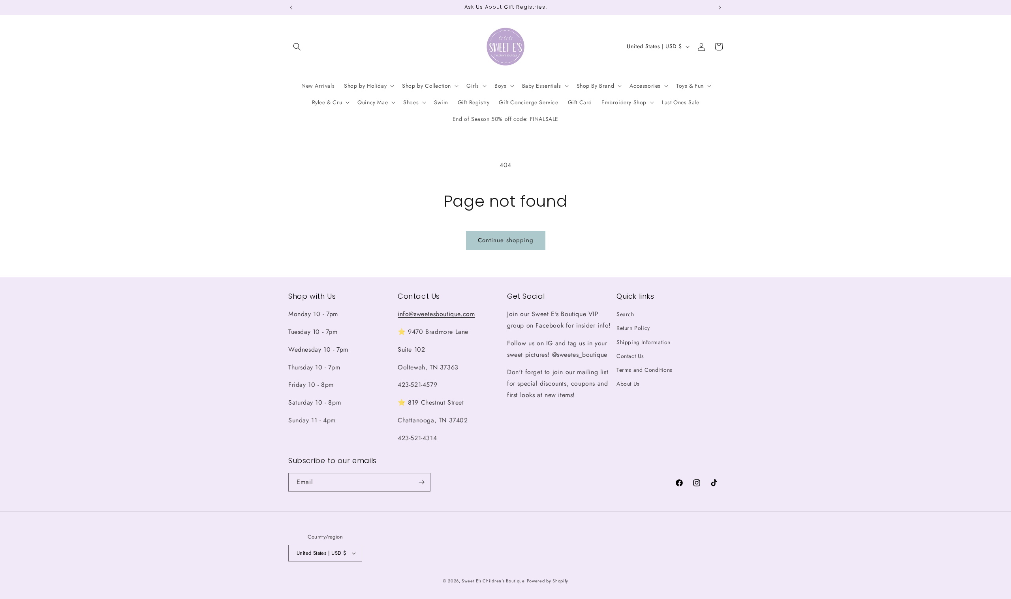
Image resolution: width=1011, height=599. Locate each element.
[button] (297, 46)
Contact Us (630, 356)
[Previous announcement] (291, 7)
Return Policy (633, 328)
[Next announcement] (720, 7)
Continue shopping (506, 240)
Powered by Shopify (548, 581)
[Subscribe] (421, 482)
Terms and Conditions (644, 370)
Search (625, 314)
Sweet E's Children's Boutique (493, 581)
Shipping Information (643, 342)
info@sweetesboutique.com (436, 313)
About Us (628, 384)
